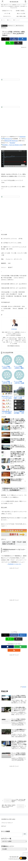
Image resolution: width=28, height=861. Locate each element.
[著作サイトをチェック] (7, 646)
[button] (18, 43)
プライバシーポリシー (7, 822)
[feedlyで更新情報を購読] (20, 646)
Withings (4, 27)
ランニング (5, 25)
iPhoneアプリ (12, 25)
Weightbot (12, 142)
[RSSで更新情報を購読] (14, 650)
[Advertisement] (14, 63)
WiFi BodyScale (20, 25)
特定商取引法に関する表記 (8, 819)
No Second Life (14, 1)
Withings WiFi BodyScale (11, 140)
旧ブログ (3, 826)
